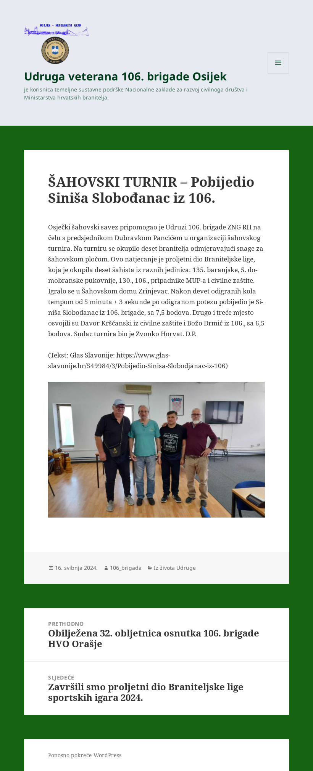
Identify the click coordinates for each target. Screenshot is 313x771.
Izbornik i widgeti (278, 73)
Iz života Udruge (175, 567)
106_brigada (126, 567)
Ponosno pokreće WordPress (84, 755)
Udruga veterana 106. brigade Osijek (125, 76)
